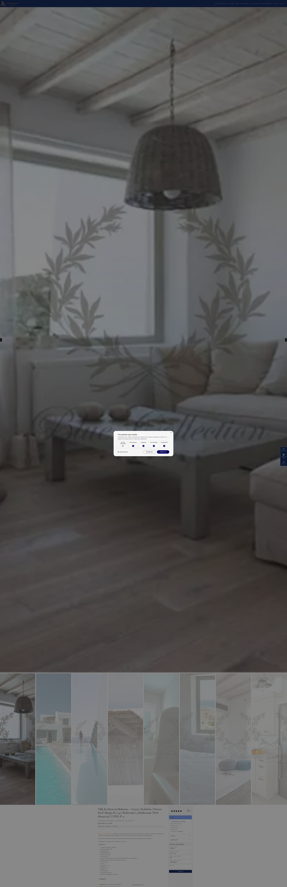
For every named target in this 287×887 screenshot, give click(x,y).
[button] (123, 452)
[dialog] (143, 443)
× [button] (171, 432)
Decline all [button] (149, 452)
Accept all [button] (163, 452)
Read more (144, 439)
